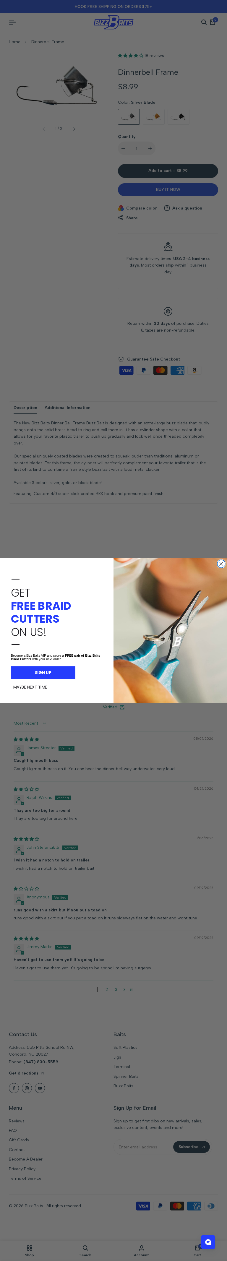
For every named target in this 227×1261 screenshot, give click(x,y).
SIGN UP (43, 672)
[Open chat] (208, 1242)
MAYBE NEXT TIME (30, 686)
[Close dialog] (221, 564)
